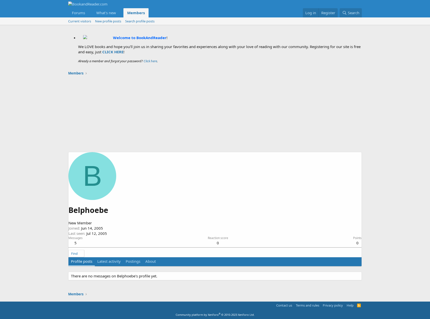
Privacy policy (333, 305)
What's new (106, 12)
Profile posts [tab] (81, 261)
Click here (150, 61)
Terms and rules (307, 305)
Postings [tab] (133, 261)
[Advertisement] (215, 114)
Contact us (284, 305)
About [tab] (150, 261)
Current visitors (79, 21)
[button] (89, 12)
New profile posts (108, 21)
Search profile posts (140, 21)
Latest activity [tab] (109, 261)
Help (350, 305)
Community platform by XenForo (215, 315)
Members (136, 12)
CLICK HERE (112, 51)
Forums (78, 12)
